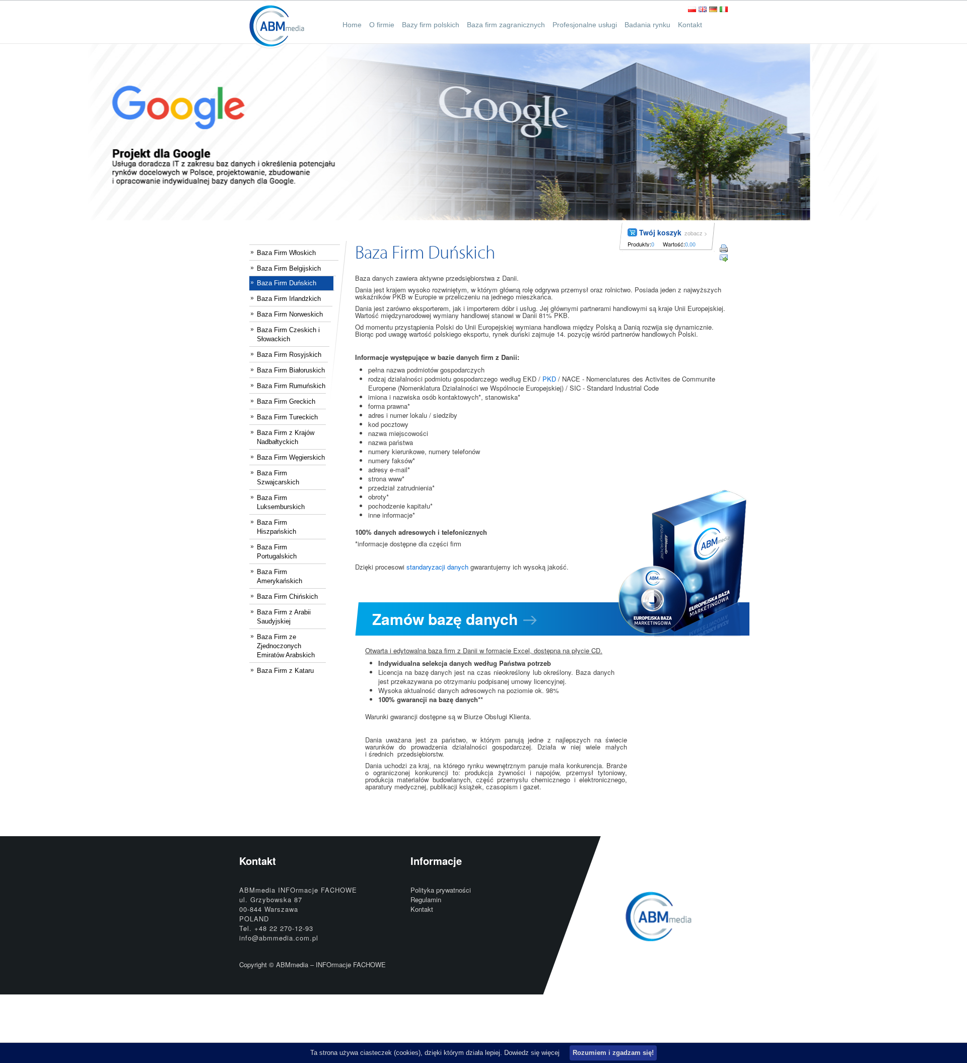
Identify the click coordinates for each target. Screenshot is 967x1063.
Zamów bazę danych (445, 619)
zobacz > (695, 233)
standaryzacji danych (437, 567)
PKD (549, 379)
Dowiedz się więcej (532, 1052)
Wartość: (674, 244)
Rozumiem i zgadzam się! (613, 1052)
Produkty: (639, 244)
